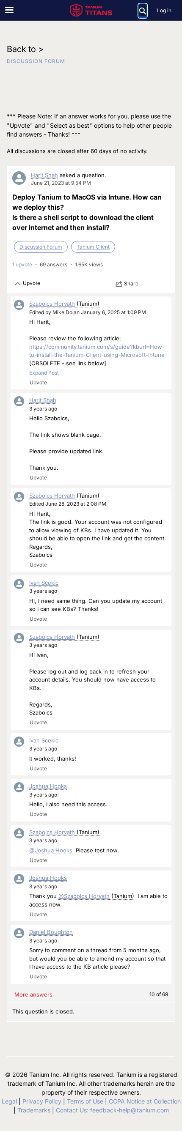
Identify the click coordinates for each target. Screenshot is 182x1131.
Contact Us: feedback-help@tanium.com (112, 1110)
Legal (9, 1101)
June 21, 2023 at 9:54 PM (61, 183)
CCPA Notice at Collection (145, 1101)
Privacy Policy (41, 1101)
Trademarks (33, 1110)
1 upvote (22, 264)
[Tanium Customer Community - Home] (91, 10)
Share (131, 283)
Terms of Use (85, 1101)
